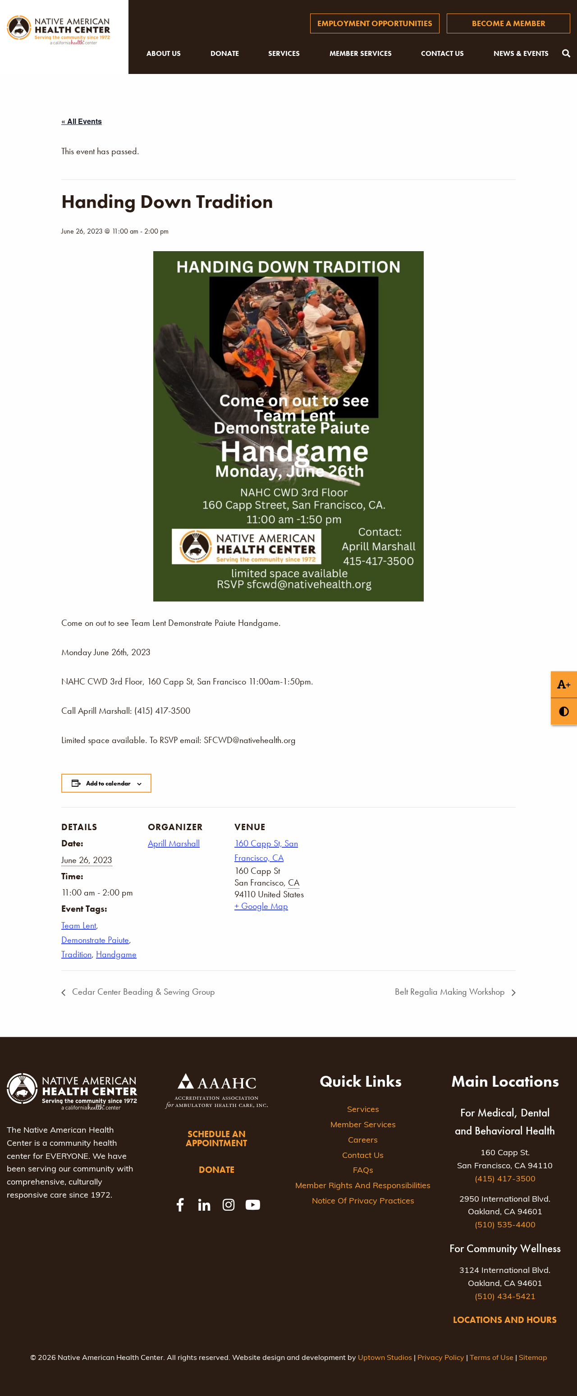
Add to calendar (108, 783)
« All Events (81, 121)
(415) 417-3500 (505, 1180)
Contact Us (442, 53)
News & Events (521, 53)
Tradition (76, 954)
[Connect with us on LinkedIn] (204, 1205)
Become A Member (508, 23)
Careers (363, 1141)
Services (284, 53)
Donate (225, 53)
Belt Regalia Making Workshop (451, 991)
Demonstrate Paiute (95, 940)
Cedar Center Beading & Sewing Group (142, 991)
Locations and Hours (505, 1320)
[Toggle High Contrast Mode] (564, 711)
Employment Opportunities (374, 23)
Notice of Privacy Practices (363, 1202)
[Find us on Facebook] (180, 1205)
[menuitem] (375, 23)
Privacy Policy (440, 1358)
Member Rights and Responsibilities (362, 1186)
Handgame (116, 954)
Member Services (361, 53)
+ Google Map (261, 906)
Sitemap (533, 1358)
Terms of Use (491, 1358)
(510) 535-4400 (505, 1226)
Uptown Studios (385, 1358)
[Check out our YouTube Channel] (253, 1205)
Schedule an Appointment (216, 1138)
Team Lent (78, 925)
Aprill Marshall (174, 843)
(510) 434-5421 (505, 1297)
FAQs (363, 1171)
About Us (164, 53)
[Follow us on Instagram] (228, 1205)
